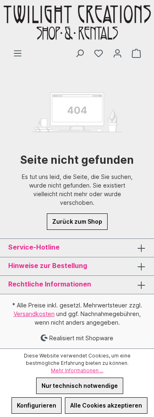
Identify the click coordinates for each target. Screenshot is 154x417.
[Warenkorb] (136, 53)
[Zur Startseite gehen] (77, 24)
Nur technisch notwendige (79, 385)
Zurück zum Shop (77, 221)
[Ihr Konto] (117, 53)
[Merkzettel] (98, 53)
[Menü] (17, 53)
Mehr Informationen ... (77, 370)
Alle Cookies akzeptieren (106, 405)
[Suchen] (79, 53)
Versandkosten (34, 313)
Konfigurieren (36, 405)
